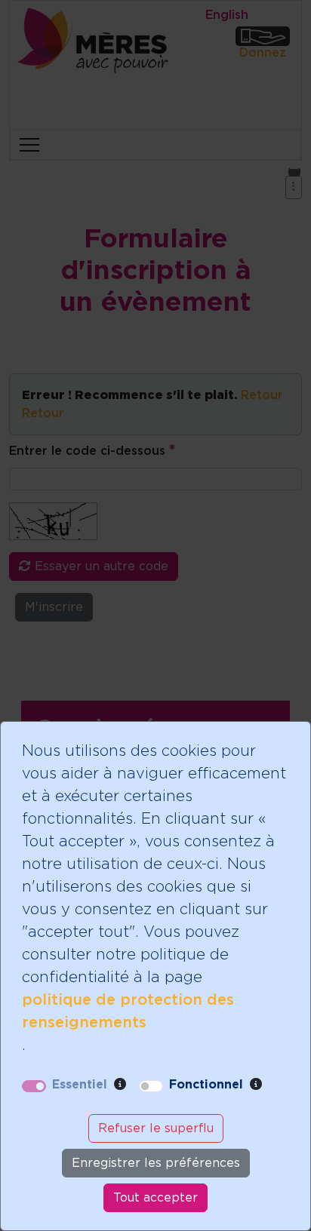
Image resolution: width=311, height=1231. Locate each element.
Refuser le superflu (156, 1128)
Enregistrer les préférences (156, 1163)
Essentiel (79, 1085)
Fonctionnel (206, 1085)
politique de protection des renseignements (128, 1011)
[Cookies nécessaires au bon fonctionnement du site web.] (120, 1084)
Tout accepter (155, 1198)
